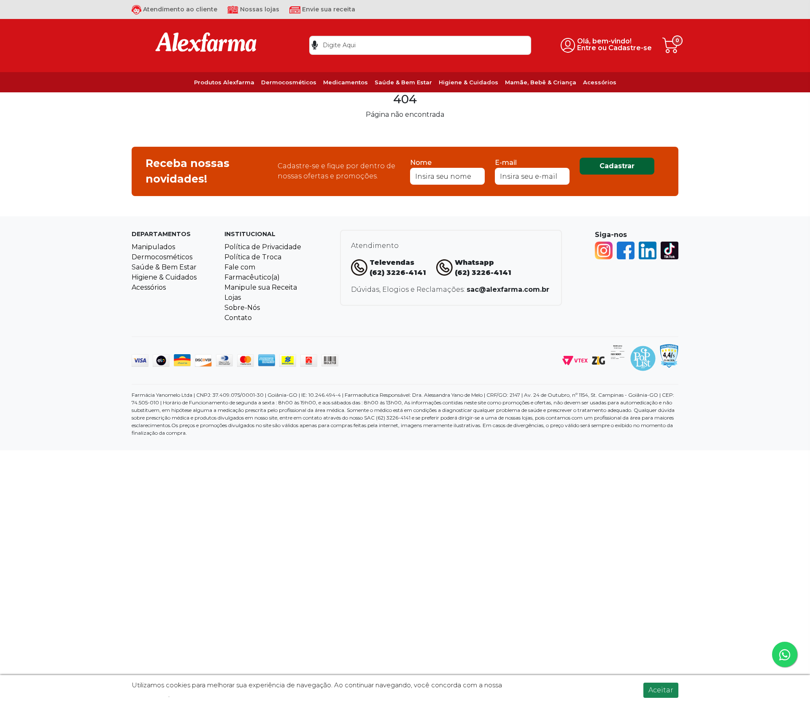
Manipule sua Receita (260, 287)
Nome (421, 163)
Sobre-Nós (242, 308)
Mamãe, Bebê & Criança (540, 82)
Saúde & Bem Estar (403, 82)
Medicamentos (345, 82)
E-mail (506, 163)
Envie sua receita (327, 9)
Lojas (232, 297)
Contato (238, 318)
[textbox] (420, 45)
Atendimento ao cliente (179, 9)
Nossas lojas (258, 9)
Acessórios (599, 82)
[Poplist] (643, 358)
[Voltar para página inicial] (206, 45)
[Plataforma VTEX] (575, 360)
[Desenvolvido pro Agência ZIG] (598, 360)
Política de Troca (252, 257)
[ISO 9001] (617, 351)
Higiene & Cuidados (468, 82)
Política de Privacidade (262, 247)
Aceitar (660, 690)
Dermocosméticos (288, 82)
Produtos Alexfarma (224, 82)
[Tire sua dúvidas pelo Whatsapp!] (784, 654)
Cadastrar (616, 166)
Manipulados (153, 247)
